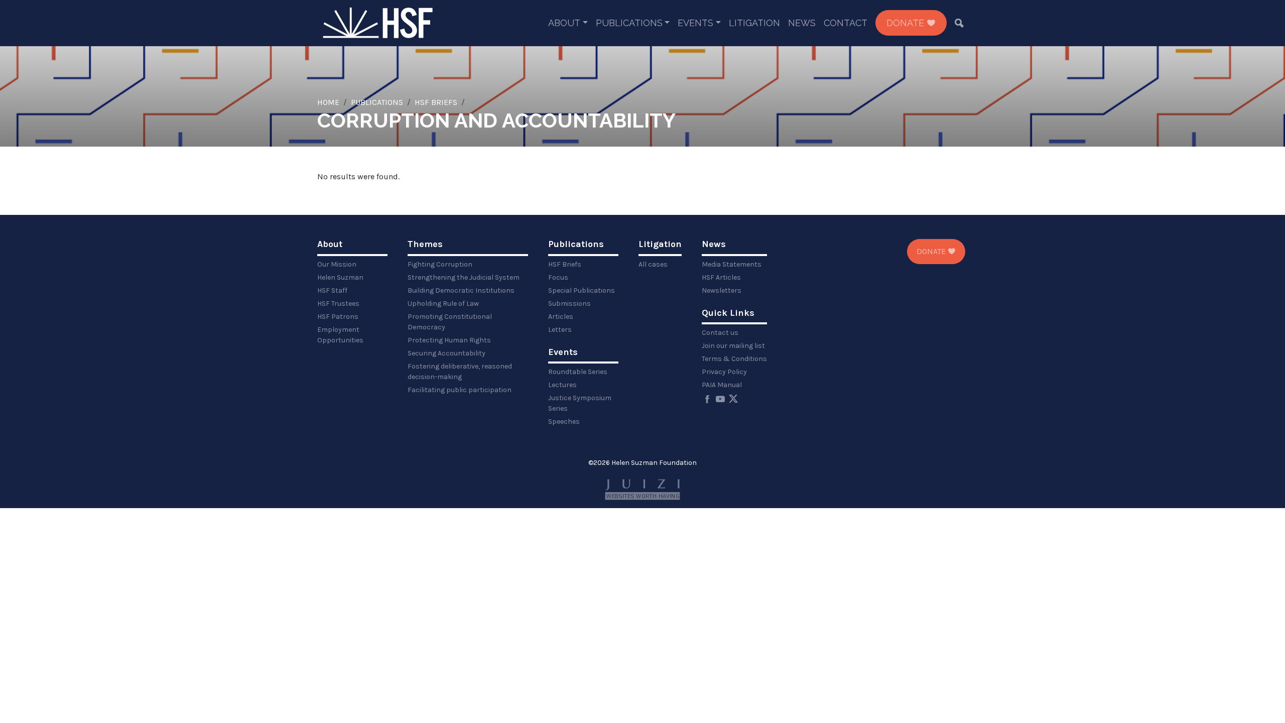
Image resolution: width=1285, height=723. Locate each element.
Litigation (754, 23)
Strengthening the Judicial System (464, 277)
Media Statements (731, 264)
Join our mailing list (733, 345)
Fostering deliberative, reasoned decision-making (460, 371)
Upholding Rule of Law (443, 303)
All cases (653, 264)
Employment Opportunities (340, 334)
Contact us (720, 332)
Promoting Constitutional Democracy (450, 321)
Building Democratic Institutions (461, 290)
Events (695, 23)
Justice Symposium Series (579, 403)
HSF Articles (721, 277)
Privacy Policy (724, 372)
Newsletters (721, 290)
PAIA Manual (722, 385)
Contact (845, 23)
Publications (629, 23)
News (802, 23)
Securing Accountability (446, 353)
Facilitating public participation (459, 390)
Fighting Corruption (440, 264)
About (564, 23)
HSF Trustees (338, 303)
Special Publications (581, 290)
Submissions (569, 303)
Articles (560, 316)
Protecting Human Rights (449, 340)
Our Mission (336, 264)
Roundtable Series (577, 372)
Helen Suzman (340, 277)
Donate (906, 23)
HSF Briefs (436, 102)
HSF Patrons (337, 316)
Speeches (564, 421)
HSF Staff (332, 290)
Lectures (562, 385)
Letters (560, 329)
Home (328, 102)
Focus (558, 277)
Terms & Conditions (734, 358)
